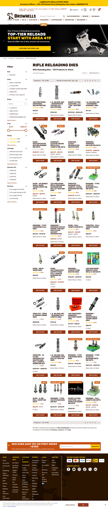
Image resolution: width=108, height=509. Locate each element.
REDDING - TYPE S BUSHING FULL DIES (39, 227)
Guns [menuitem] (17, 20)
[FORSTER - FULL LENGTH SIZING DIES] (93, 215)
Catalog (24, 487)
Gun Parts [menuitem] (33, 20)
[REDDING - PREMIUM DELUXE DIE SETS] (93, 132)
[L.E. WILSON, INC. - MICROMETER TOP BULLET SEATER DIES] (58, 92)
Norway (34, 483)
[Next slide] (104, 40)
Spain (34, 489)
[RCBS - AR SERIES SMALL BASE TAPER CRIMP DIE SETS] (40, 173)
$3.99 (11, 127)
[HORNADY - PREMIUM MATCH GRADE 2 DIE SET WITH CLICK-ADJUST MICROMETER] (58, 215)
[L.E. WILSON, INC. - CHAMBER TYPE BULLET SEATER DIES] (58, 345)
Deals (4, 486)
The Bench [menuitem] (95, 16)
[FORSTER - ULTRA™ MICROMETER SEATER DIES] (75, 132)
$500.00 (23, 127)
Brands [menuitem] (86, 16)
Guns (4, 460)
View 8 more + (11, 120)
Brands (5, 483)
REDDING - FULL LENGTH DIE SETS (93, 399)
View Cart (25, 472)
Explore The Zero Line (29, 48)
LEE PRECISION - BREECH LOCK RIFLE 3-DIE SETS (93, 270)
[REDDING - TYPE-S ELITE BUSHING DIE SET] (58, 388)
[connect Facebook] (68, 469)
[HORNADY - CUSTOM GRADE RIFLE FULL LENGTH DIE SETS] (58, 132)
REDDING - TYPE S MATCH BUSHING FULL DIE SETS (92, 186)
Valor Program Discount (25, 482)
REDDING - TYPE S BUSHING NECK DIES (75, 356)
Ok (83, 504)
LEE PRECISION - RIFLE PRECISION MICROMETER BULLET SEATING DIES (57, 187)
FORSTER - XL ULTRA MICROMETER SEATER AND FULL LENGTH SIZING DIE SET (39, 359)
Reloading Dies (20, 58)
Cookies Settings (70, 504)
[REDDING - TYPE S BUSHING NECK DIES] (75, 345)
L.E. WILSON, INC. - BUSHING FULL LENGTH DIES (57, 315)
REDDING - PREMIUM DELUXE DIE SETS (93, 143)
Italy (33, 481)
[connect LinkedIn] (95, 469)
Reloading (11, 58)
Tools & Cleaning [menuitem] (15, 24)
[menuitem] (10, 20)
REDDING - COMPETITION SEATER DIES (74, 270)
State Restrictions (25, 499)
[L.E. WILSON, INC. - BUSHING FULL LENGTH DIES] (58, 303)
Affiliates (15, 487)
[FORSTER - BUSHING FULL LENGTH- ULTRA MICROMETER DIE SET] (75, 173)
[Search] (64, 16)
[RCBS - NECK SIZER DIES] (40, 258)
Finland (34, 472)
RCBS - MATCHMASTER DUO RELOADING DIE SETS (39, 144)
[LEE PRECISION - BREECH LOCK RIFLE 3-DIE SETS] (93, 258)
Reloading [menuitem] (81, 20)
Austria (34, 465)
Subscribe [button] (95, 446)
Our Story (15, 463)
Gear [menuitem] (35, 24)
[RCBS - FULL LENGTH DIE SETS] (75, 215)
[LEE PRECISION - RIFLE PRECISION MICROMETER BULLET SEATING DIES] (58, 173)
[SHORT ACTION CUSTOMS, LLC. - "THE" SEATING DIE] (75, 92)
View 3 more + (11, 145)
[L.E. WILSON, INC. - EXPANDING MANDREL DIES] (93, 92)
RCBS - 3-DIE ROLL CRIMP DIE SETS (39, 400)
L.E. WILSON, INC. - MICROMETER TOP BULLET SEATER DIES (57, 104)
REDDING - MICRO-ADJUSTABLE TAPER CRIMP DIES (91, 317)
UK (33, 499)
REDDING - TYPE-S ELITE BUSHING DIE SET (57, 400)
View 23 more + (12, 183)
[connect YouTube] (74, 469)
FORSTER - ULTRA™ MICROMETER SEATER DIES (73, 144)
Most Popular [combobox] (93, 73)
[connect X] (90, 469)
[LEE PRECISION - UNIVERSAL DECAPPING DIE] (40, 92)
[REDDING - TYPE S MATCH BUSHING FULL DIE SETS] (93, 173)
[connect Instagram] (79, 469)
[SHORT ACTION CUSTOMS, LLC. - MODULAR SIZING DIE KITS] (75, 388)
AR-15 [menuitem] (24, 20)
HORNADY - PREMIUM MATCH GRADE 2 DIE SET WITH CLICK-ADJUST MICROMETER (57, 229)
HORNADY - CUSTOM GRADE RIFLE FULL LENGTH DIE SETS (57, 144)
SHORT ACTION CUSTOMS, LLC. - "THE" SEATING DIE (75, 104)
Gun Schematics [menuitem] (73, 16)
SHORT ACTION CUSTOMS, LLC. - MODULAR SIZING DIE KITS (75, 400)
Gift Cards (25, 489)
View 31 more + (12, 201)
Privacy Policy (12, 506)
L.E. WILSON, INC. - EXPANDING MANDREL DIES (93, 103)
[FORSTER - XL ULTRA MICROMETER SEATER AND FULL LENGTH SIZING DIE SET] (40, 345)
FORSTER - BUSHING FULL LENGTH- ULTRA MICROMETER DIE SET (75, 187)
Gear (4, 481)
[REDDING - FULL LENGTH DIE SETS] (93, 388)
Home (5, 58)
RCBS (69, 430)
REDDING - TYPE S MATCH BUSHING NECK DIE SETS (92, 357)
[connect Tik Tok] (84, 469)
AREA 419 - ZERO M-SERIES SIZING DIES (40, 315)
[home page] (21, 16)
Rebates (5, 489)
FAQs (53, 465)
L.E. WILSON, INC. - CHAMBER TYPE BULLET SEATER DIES (57, 357)
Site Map (45, 470)
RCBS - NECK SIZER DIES (38, 269)
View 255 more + (12, 164)
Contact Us (25, 465)
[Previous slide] (3, 40)
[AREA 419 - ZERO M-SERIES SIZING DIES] (40, 303)
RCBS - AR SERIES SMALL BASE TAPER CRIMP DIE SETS (40, 186)
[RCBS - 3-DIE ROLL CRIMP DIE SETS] (40, 388)
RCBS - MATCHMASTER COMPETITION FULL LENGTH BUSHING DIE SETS (57, 273)
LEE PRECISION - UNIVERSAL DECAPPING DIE (40, 103)
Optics (5, 478)
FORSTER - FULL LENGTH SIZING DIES (92, 227)
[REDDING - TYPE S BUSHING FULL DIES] (40, 215)
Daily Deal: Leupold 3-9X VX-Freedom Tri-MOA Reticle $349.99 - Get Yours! (43, 9)
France (34, 475)
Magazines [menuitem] (44, 20)
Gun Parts (6, 463)
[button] (92, 9)
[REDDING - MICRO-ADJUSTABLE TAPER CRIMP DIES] (93, 303)
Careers (14, 475)
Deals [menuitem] (43, 24)
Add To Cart (40, 119)
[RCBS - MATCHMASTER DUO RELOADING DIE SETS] (40, 132)
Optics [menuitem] (27, 24)
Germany (35, 478)
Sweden (34, 491)
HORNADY (61, 430)
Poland (34, 486)
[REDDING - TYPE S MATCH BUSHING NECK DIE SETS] (93, 345)
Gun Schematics (6, 498)
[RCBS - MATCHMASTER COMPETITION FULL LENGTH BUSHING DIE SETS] (58, 258)
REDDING (54, 430)
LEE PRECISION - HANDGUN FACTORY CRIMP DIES (75, 316)
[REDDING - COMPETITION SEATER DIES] (75, 258)
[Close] (105, 505)
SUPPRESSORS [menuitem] (56, 20)
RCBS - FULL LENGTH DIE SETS (75, 226)
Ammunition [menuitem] (69, 20)
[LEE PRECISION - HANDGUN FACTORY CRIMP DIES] (75, 303)
